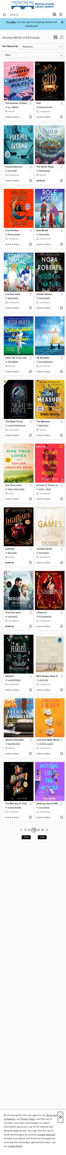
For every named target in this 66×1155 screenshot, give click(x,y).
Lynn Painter (44, 807)
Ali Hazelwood (45, 616)
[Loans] (54, 15)
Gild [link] (38, 103)
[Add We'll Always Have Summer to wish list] (61, 690)
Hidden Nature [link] (44, 294)
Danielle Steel (14, 744)
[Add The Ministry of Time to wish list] (30, 818)
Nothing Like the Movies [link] (48, 803)
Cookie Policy (15, 1146)
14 (38, 830)
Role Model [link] (42, 230)
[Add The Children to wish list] (30, 245)
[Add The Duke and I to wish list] (30, 627)
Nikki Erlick (44, 425)
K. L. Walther (13, 107)
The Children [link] (12, 230)
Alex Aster (12, 553)
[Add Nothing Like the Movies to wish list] (61, 818)
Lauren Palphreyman (17, 425)
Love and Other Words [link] (48, 740)
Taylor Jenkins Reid (16, 489)
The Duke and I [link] (13, 612)
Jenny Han (43, 680)
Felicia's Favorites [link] (14, 740)
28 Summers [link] (42, 358)
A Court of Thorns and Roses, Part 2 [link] (48, 485)
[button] (55, 38)
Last (42, 837)
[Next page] (47, 830)
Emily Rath (12, 170)
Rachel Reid (44, 234)
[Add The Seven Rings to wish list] (61, 181)
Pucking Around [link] (13, 167)
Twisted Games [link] (44, 549)
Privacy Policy (28, 1119)
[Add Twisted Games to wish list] (61, 563)
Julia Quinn (12, 616)
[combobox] (26, 14)
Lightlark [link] (9, 549)
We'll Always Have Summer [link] (48, 676)
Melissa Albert (14, 234)
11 (25, 830)
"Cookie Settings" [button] (46, 1134)
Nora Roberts (44, 170)
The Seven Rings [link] (45, 167)
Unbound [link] (41, 612)
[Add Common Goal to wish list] (30, 308)
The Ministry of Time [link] (16, 803)
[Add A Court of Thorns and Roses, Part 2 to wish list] (61, 499)
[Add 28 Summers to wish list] (61, 372)
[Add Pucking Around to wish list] (30, 181)
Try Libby (11, 22)
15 (42, 830)
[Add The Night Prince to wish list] (30, 436)
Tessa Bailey (13, 362)
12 (29, 830)
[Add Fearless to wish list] (30, 690)
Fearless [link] (9, 676)
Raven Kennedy (45, 107)
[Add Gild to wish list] (61, 117)
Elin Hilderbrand (45, 362)
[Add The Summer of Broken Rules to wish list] (30, 117)
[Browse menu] (61, 14)
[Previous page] (21, 830)
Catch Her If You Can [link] (16, 358)
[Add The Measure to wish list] (61, 436)
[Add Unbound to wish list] (61, 627)
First (26, 837)
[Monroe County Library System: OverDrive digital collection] (33, 5)
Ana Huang (44, 553)
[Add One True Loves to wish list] (30, 499)
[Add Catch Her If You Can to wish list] (30, 372)
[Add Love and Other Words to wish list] (61, 754)
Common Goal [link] (12, 294)
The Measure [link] (43, 421)
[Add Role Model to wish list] (61, 245)
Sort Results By (10, 46)
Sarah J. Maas (45, 489)
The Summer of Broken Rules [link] (17, 103)
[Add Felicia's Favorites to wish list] (30, 754)
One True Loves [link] (13, 485)
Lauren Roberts (14, 680)
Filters (8, 55)
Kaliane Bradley (14, 807)
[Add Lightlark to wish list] (30, 563)
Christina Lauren (46, 744)
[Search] (4, 14)
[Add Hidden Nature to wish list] (61, 308)
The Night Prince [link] (14, 421)
